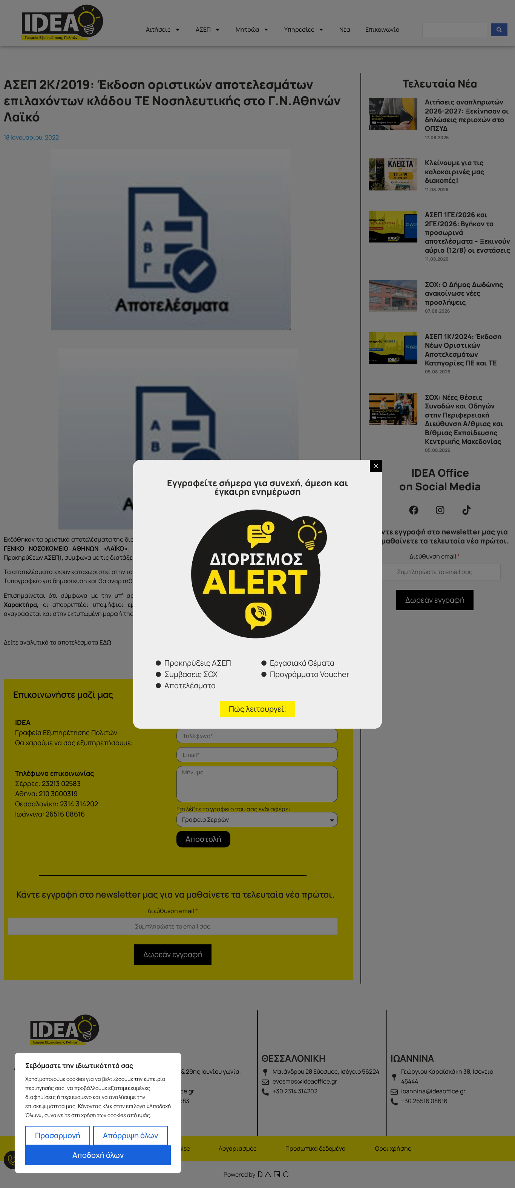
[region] (98, 1113)
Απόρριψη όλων (130, 1135)
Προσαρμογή (57, 1135)
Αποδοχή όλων (98, 1155)
